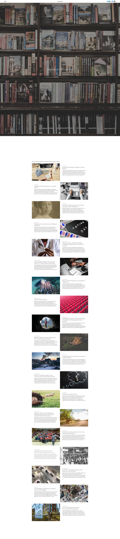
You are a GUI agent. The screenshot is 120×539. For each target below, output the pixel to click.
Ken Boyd (60, 1)
